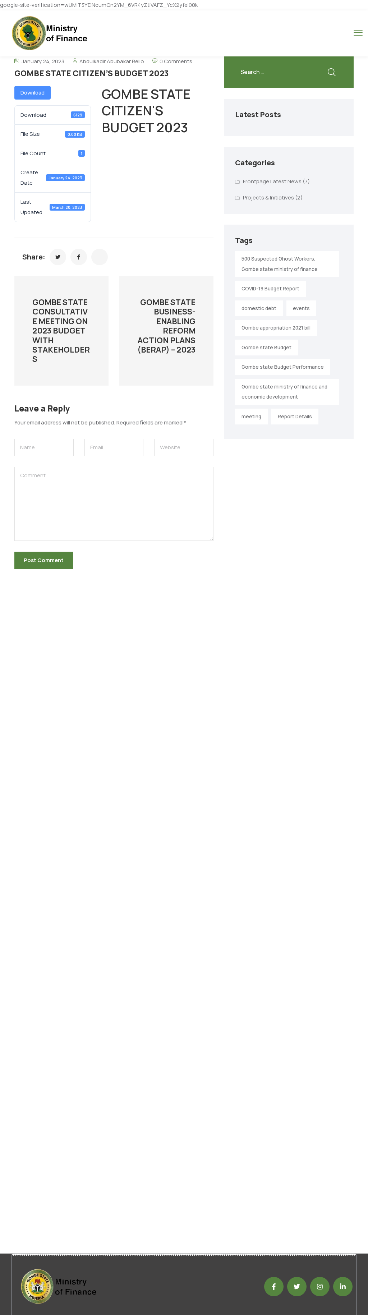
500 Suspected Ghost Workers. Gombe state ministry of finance (280, 264)
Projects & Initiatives (268, 197)
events (301, 308)
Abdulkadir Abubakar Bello (111, 61)
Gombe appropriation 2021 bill (276, 328)
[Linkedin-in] (343, 1286)
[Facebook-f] (274, 1286)
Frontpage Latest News (272, 181)
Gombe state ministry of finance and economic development (284, 391)
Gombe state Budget (266, 347)
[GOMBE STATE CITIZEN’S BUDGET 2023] (58, 257)
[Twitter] (297, 1286)
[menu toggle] (358, 32)
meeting (251, 416)
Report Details (295, 416)
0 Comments (176, 61)
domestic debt (259, 308)
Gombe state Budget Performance (283, 367)
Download (32, 92)
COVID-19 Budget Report (270, 288)
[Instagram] (320, 1286)
